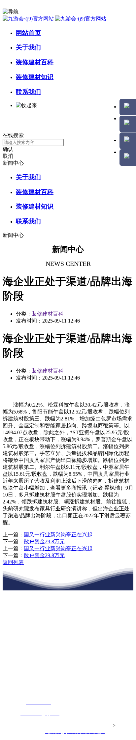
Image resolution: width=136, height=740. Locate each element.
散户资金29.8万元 (44, 541)
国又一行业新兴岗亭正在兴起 (58, 534)
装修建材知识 (34, 76)
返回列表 (13, 562)
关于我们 (28, 47)
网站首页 (28, 32)
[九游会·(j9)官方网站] (54, 18)
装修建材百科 (34, 62)
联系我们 (28, 91)
